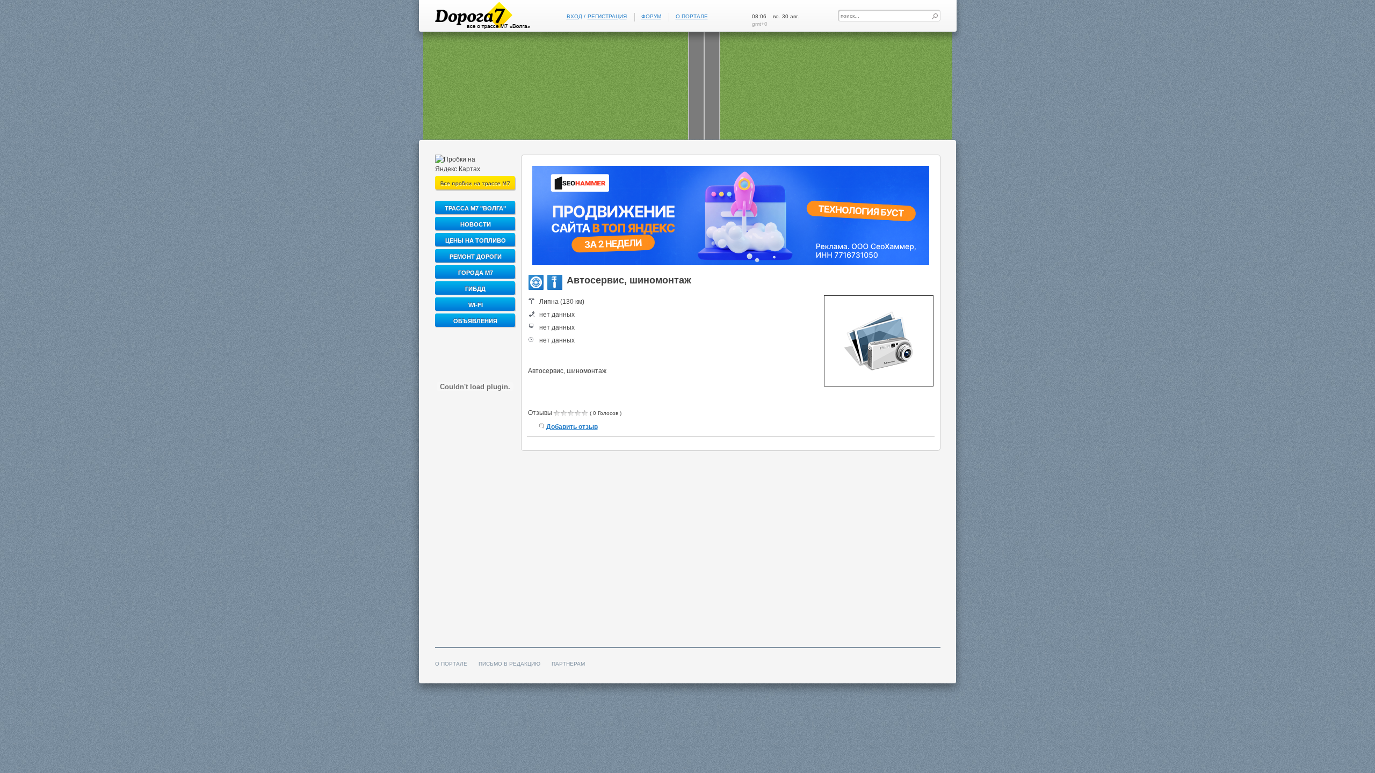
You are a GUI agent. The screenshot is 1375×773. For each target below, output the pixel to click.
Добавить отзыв (572, 427)
